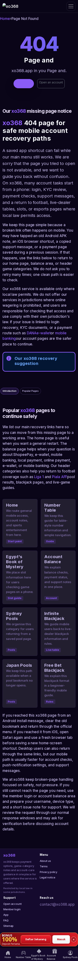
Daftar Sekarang (36, 939)
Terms (44, 866)
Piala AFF (59, 477)
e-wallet (43, 333)
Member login (12, 909)
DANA (32, 333)
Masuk (61, 939)
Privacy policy (48, 872)
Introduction (9, 390)
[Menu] (71, 6)
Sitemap (8, 925)
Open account (12, 903)
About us (45, 860)
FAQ (6, 920)
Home (5, 19)
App (6, 914)
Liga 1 (38, 477)
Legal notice (47, 877)
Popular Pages (30, 390)
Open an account (51, 82)
